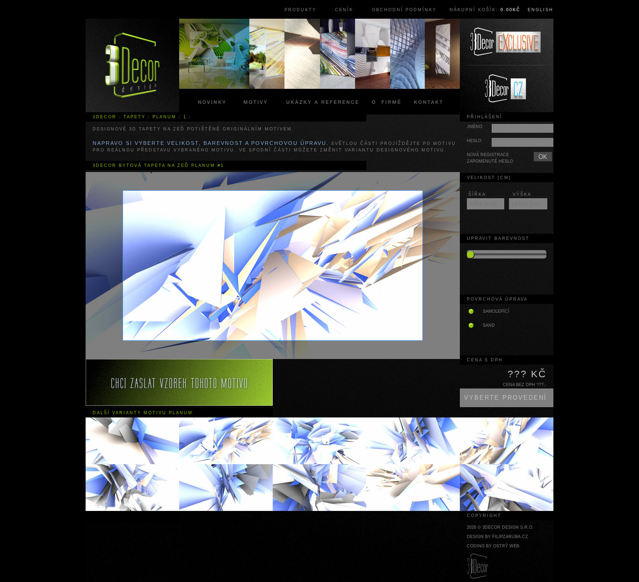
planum (164, 117)
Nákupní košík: (485, 9)
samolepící (496, 311)
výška (522, 194)
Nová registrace (488, 154)
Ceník (344, 9)
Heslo (474, 140)
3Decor (104, 117)
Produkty (300, 9)
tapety (134, 117)
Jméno (474, 126)
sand (489, 325)
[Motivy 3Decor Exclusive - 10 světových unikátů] (506, 42)
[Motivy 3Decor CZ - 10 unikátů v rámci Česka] (506, 88)
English (540, 9)
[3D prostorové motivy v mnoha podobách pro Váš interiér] (132, 65)
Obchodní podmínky (404, 9)
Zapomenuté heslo (490, 161)
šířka (477, 194)
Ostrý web (506, 546)
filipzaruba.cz (510, 536)
